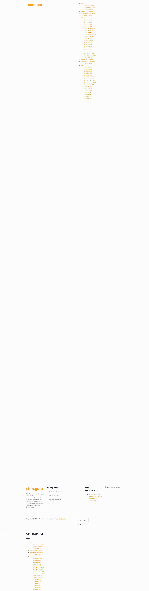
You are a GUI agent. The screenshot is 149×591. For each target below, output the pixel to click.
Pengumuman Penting (87, 11)
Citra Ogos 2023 (88, 9)
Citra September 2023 (90, 7)
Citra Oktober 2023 (89, 5)
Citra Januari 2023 (89, 30)
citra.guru (36, 5)
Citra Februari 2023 (89, 28)
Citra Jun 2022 (88, 44)
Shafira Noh (62, 519)
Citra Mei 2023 (88, 23)
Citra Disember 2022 (89, 32)
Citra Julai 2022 (88, 42)
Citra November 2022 (90, 34)
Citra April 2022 (88, 48)
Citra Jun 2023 (88, 21)
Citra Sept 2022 (88, 38)
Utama (82, 3)
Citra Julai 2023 (88, 19)
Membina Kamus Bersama (88, 13)
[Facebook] (28, 513)
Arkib (82, 17)
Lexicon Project (88, 15)
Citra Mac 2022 (88, 50)
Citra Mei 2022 (88, 46)
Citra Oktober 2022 (89, 36)
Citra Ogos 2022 (88, 40)
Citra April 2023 (88, 24)
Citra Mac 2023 (88, 26)
